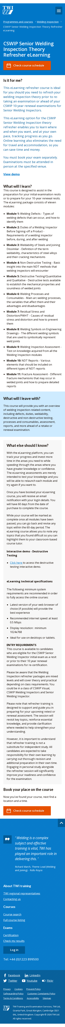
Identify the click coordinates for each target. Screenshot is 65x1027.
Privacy (7, 989)
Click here (16, 563)
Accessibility (33, 998)
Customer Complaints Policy (41, 993)
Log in (14, 950)
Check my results (13, 941)
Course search (12, 914)
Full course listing (14, 920)
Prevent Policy (33, 989)
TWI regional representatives (21, 893)
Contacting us (12, 899)
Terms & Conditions (13, 998)
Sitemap (47, 998)
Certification (10, 935)
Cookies (18, 989)
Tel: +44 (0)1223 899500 (21, 959)
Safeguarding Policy (13, 993)
